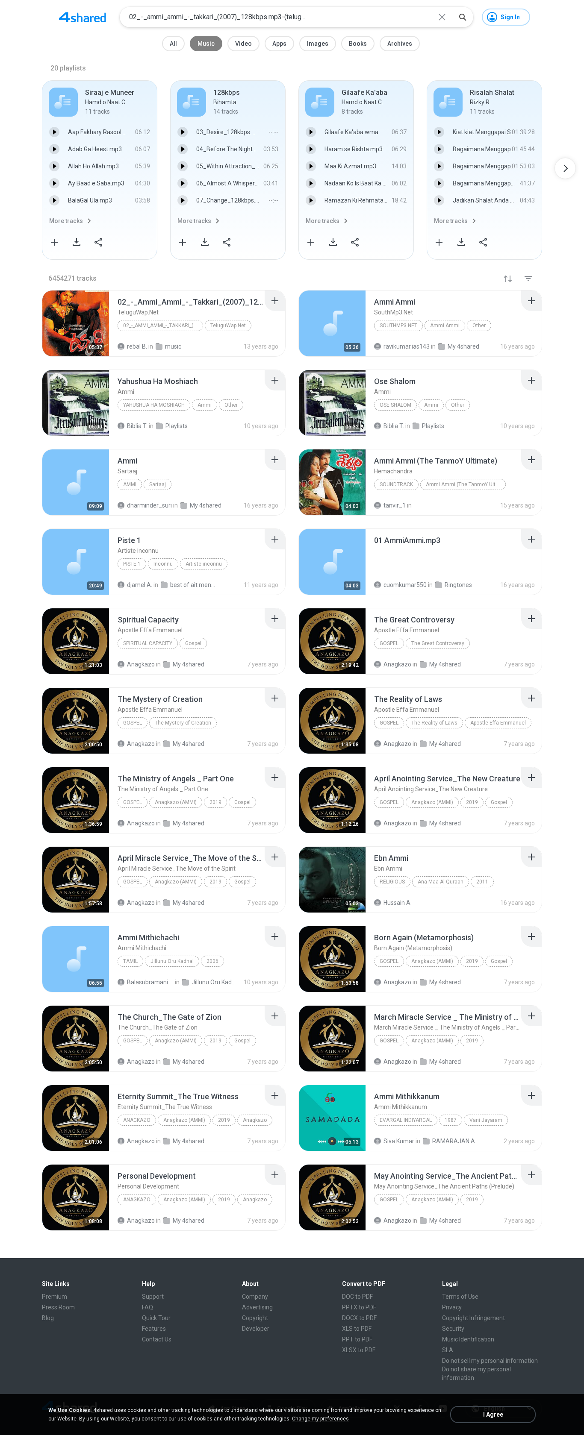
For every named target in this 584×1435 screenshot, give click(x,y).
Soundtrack (396, 484)
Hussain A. (397, 902)
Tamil (130, 961)
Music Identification (468, 1339)
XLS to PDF (357, 1328)
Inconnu (163, 564)
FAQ (147, 1307)
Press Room (58, 1307)
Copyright (255, 1318)
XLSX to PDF (358, 1350)
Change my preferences (320, 1419)
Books (358, 43)
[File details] (75, 323)
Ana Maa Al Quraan (440, 882)
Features (154, 1328)
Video (243, 43)
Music (206, 43)
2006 (212, 961)
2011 (482, 882)
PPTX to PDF (359, 1307)
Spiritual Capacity (147, 643)
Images (317, 43)
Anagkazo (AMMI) (176, 802)
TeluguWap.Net (228, 326)
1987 (451, 1120)
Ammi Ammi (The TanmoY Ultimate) (466, 484)
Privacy (452, 1307)
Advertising (257, 1307)
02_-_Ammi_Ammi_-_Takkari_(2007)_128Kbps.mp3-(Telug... (163, 326)
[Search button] (462, 17)
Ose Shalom (395, 405)
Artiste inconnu (204, 564)
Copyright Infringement (473, 1318)
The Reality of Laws (434, 723)
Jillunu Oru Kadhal (172, 961)
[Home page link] (82, 17)
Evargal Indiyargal (406, 1120)
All (173, 43)
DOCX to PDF (359, 1318)
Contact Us (156, 1339)
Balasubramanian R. (150, 982)
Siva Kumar (398, 1141)
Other (479, 326)
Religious (392, 882)
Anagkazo (141, 823)
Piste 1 (132, 564)
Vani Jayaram (485, 1120)
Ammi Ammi (445, 326)
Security (453, 1328)
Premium (54, 1296)
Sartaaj (157, 484)
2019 (215, 802)
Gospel (193, 643)
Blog (48, 1318)
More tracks (66, 220)
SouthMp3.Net (398, 326)
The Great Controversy (437, 643)
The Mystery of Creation (183, 723)
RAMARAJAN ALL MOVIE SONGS (455, 1141)
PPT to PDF (357, 1339)
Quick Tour (156, 1318)
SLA (447, 1350)
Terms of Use (460, 1296)
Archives (399, 43)
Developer (255, 1328)
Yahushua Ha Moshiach (154, 405)
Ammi (205, 405)
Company (255, 1296)
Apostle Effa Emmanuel (498, 723)
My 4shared (188, 823)
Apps (279, 43)
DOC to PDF (357, 1296)
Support (153, 1296)
